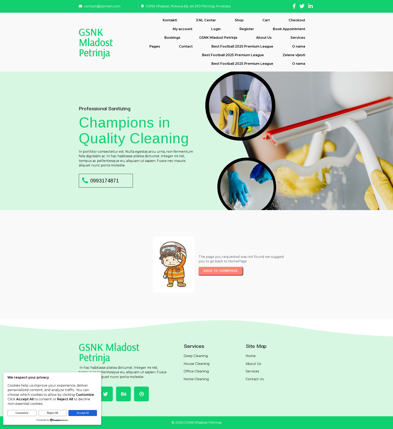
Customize (22, 412)
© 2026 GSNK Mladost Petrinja (196, 422)
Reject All (52, 412)
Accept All (83, 412)
